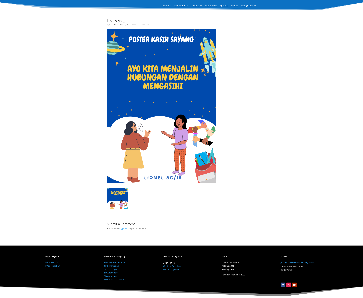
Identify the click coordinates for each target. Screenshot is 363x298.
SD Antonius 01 (111, 272)
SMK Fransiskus (111, 266)
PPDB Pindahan (52, 266)
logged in (123, 228)
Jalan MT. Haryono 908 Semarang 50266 (297, 262)
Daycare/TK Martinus (114, 279)
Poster (134, 25)
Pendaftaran (179, 6)
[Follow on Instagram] (288, 285)
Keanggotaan (247, 6)
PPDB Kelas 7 (51, 262)
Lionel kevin (113, 25)
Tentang (195, 6)
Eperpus (224, 6)
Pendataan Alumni (230, 262)
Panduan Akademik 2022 (233, 274)
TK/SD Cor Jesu (111, 269)
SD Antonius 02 (111, 276)
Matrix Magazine (171, 269)
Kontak (234, 6)
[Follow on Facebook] (283, 285)
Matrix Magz (211, 6)
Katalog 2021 (228, 266)
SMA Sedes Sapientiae (114, 262)
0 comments (144, 25)
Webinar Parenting (172, 266)
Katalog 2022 (228, 269)
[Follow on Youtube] (294, 285)
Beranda (166, 6)
